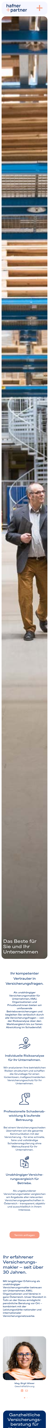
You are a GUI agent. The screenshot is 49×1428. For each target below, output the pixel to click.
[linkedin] (22, 1391)
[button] (24, 1397)
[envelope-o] (26, 1391)
